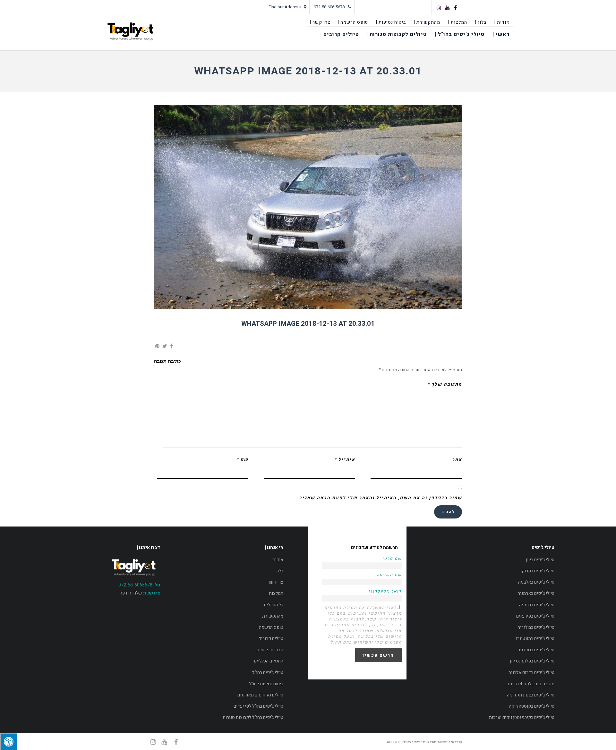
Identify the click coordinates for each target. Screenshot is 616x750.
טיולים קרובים (271, 638)
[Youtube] (447, 7)
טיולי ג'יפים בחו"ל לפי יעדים (258, 706)
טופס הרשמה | (353, 22)
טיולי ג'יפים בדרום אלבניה (531, 672)
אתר (457, 459)
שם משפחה (389, 575)
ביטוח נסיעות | (391, 22)
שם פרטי (392, 558)
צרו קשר (275, 582)
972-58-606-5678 (329, 7)
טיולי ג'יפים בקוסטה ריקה (531, 706)
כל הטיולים (273, 605)
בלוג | (480, 22)
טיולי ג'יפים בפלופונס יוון (532, 661)
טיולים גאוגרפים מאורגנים (260, 695)
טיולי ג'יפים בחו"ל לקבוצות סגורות (253, 717)
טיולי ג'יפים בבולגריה (536, 627)
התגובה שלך (444, 384)
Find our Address (285, 7)
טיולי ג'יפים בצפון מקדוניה (530, 695)
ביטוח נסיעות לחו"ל (266, 683)
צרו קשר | (320, 22)
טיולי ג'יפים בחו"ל (267, 672)
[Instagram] (439, 7)
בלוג (279, 571)
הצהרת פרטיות (269, 649)
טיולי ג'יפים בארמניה (536, 593)
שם (242, 459)
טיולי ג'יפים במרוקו (537, 571)
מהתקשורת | (427, 22)
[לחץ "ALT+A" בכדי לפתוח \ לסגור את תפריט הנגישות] (8, 741)
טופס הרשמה (271, 627)
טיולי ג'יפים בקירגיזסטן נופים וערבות (521, 717)
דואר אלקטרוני (385, 591)
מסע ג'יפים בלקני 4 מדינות (530, 683)
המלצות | (457, 22)
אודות (277, 559)
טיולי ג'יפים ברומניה (536, 605)
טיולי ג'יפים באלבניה (536, 582)
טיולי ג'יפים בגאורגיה (536, 649)
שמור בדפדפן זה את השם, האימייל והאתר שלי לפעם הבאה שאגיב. (379, 497)
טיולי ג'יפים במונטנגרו (535, 638)
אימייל (344, 459)
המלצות (276, 593)
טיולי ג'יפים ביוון (540, 559)
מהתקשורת (272, 616)
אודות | (501, 22)
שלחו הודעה (131, 593)
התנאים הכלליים (268, 661)
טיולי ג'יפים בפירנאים (535, 616)
